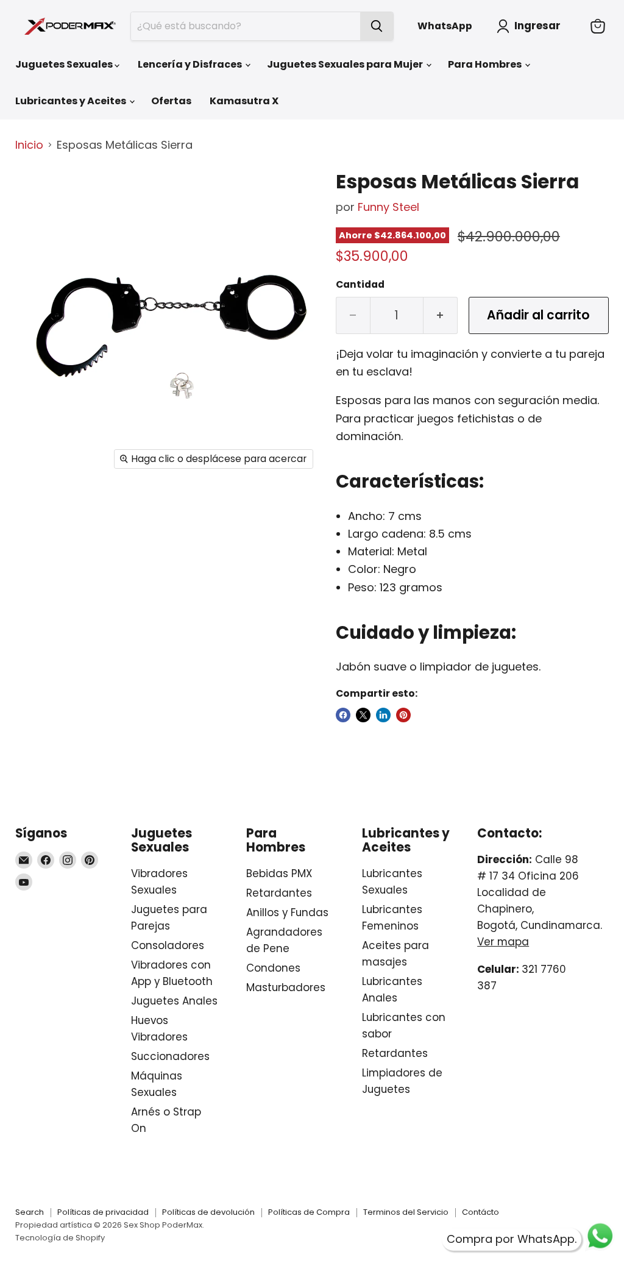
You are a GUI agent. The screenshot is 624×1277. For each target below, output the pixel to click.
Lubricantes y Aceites (71, 101)
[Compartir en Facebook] (343, 715)
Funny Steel (388, 207)
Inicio (29, 145)
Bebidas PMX (279, 873)
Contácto (480, 1212)
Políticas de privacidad (103, 1212)
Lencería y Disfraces (191, 64)
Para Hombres (485, 64)
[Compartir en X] (363, 715)
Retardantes (279, 893)
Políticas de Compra (309, 1212)
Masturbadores (285, 987)
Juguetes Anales (174, 1001)
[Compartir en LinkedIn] (383, 715)
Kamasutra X (244, 101)
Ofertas (171, 101)
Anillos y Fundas (287, 912)
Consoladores (167, 945)
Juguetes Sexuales (65, 64)
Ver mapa (503, 941)
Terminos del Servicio (405, 1212)
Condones (273, 968)
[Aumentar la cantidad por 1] (441, 315)
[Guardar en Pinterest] (403, 715)
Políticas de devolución (208, 1212)
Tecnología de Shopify (60, 1237)
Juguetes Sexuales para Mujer (346, 64)
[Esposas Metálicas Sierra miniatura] (33, 191)
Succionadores (170, 1056)
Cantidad (360, 284)
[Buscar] (376, 26)
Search (29, 1212)
